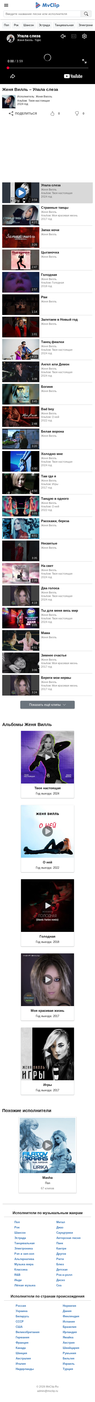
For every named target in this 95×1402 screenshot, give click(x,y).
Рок (16, 25)
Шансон (28, 25)
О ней (47, 862)
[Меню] (6, 5)
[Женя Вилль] (8, 101)
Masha (47, 1177)
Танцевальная (64, 25)
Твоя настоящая (39, 100)
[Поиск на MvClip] (86, 14)
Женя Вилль (44, 96)
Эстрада (44, 25)
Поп (6, 25)
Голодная (47, 936)
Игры (47, 1085)
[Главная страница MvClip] (47, 5)
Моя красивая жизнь (47, 1010)
